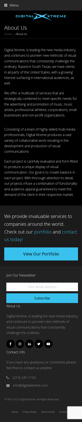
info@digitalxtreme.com (30, 385)
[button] (11, 5)
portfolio (43, 231)
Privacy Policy (30, 411)
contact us (32, 368)
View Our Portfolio (41, 254)
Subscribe (42, 298)
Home (15, 411)
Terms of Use (47, 411)
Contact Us (64, 411)
